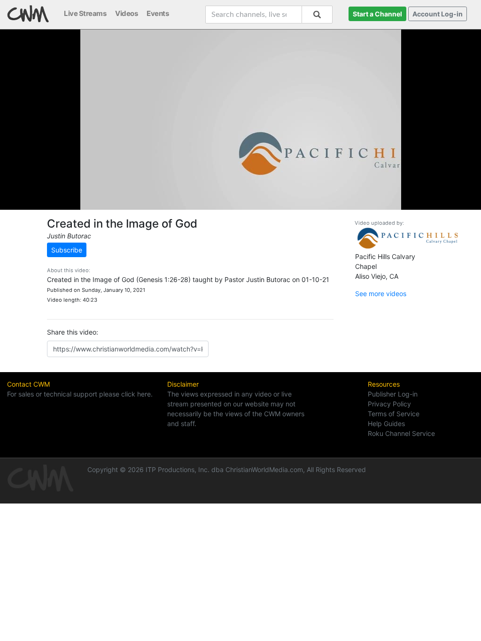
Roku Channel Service (401, 433)
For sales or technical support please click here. (80, 394)
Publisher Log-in (393, 394)
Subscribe (66, 250)
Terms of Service (393, 414)
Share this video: (72, 332)
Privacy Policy (389, 404)
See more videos (380, 294)
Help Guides (386, 423)
